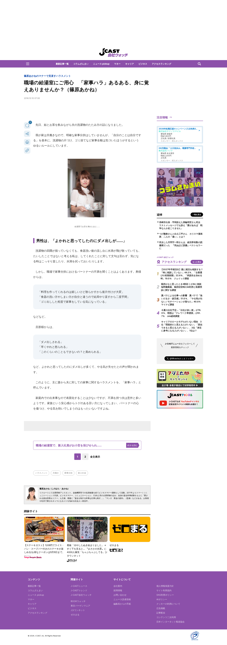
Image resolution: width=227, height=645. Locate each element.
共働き (56, 473)
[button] (27, 64)
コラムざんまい (80, 63)
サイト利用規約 (164, 590)
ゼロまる (75, 614)
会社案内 (118, 586)
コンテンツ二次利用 (166, 617)
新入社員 (82, 473)
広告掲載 (160, 608)
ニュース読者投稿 (122, 599)
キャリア (129, 63)
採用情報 (118, 590)
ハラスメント (41, 473)
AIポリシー (161, 599)
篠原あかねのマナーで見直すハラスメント (47, 75)
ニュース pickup (101, 63)
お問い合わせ (120, 595)
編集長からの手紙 (122, 603)
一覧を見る (197, 214)
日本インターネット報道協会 (170, 621)
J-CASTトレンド (79, 590)
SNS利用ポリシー (165, 595)
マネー (117, 63)
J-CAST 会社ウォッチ (113, 52)
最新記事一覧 (62, 63)
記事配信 (160, 612)
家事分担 (68, 473)
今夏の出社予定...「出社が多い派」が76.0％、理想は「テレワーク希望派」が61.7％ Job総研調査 (181, 313)
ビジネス (143, 63)
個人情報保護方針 (165, 586)
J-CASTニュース (79, 586)
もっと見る (197, 262)
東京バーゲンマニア (80, 605)
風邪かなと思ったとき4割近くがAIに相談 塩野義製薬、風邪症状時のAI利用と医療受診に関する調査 (182, 287)
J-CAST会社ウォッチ (81, 595)
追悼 (159, 214)
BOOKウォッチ (78, 601)
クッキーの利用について (168, 603)
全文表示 (95, 456)
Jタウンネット (78, 610)
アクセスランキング (161, 63)
